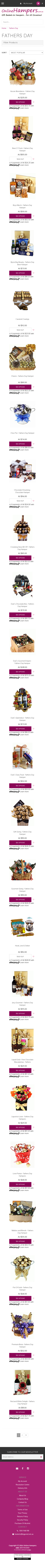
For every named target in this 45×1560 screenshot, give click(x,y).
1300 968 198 (24, 1531)
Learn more (24, 108)
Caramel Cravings (22, 319)
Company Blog (22, 1499)
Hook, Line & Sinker (22, 946)
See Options (20, 102)
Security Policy (22, 1520)
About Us (22, 1495)
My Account (27, 3)
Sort (4, 53)
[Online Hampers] (22, 12)
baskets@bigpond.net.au (23, 1534)
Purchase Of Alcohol (22, 1523)
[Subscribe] (40, 1456)
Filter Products (11, 43)
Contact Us (22, 1502)
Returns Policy (22, 1516)
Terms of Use (23, 1510)
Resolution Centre (22, 1485)
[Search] (41, 22)
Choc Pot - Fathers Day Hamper (22, 433)
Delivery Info (22, 1488)
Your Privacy (22, 1513)
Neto (29, 1550)
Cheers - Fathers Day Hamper (22, 376)
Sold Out (20, 159)
